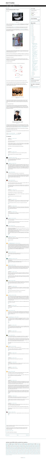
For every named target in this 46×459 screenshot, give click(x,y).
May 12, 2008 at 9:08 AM (13, 218)
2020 (32, 26)
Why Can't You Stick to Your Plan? (35, 66)
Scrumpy (9, 236)
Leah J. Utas (9, 157)
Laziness (24, 450)
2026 (32, 24)
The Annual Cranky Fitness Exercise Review (34, 53)
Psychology (27, 450)
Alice (8, 225)
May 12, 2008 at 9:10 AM (12, 225)
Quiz (7, 447)
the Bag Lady (9, 258)
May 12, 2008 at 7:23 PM (13, 352)
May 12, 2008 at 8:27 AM (14, 199)
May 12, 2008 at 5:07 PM (12, 335)
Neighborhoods (13, 134)
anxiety (22, 448)
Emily (8, 280)
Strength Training (29, 445)
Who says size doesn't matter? (35, 60)
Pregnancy (31, 449)
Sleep (22, 447)
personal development (36, 444)
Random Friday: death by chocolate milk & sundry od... (34, 44)
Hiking (17, 448)
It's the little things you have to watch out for (35, 69)
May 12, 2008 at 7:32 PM (13, 357)
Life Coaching (27, 449)
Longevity (35, 446)
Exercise (7, 444)
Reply (8, 149)
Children (28, 448)
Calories (10, 449)
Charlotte (9, 218)
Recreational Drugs (36, 452)
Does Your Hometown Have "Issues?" (35, 61)
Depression (13, 450)
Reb (8, 335)
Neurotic (16, 134)
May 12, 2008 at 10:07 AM (17, 243)
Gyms (25, 445)
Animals (16, 445)
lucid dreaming (26, 453)
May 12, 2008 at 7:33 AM (14, 151)
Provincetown (18, 134)
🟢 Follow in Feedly (33, 14)
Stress (12, 446)
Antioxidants (15, 446)
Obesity (7, 445)
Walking (25, 447)
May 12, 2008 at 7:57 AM (13, 163)
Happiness (22, 446)
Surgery (39, 452)
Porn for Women (26, 452)
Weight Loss (19, 444)
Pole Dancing (22, 452)
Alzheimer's (35, 450)
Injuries (32, 446)
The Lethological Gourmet (11, 243)
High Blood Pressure (23, 449)
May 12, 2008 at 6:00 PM (13, 346)
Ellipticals (16, 450)
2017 (32, 27)
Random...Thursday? (34, 64)
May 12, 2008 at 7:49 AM (14, 157)
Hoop (8, 310)
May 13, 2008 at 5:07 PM (13, 403)
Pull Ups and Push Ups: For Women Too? (34, 68)
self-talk (29, 453)
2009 (32, 34)
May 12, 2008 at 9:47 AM (13, 236)
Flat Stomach (18, 450)
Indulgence (31, 448)
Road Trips (14, 444)
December (33, 36)
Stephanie (9, 346)
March (33, 72)
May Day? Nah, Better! (34, 70)
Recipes (20, 447)
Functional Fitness (18, 449)
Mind (10, 444)
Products (26, 444)
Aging (13, 445)
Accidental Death (32, 447)
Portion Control (7, 449)
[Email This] (18, 133)
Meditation (25, 446)
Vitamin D (38, 449)
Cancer (18, 444)
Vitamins (7, 450)
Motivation (32, 444)
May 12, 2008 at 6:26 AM (14, 138)
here (16, 63)
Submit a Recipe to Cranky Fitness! (34, 46)
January (33, 74)
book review (9, 450)
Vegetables (33, 445)
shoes (33, 448)
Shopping (34, 449)
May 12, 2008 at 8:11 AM (14, 189)
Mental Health (9, 134)
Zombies (15, 453)
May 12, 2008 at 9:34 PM (12, 371)
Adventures (7, 446)
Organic (16, 452)
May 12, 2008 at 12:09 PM (12, 280)
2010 (32, 33)
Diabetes (13, 449)
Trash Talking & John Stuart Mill (35, 58)
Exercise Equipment (21, 445)
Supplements (8, 448)
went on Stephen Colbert (21, 29)
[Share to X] (19, 133)
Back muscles (39, 450)
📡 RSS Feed (32, 15)
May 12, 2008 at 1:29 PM (13, 305)
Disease (10, 447)
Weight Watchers (8, 453)
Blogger (24, 457)
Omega (13, 452)
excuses (25, 448)
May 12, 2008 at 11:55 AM (14, 271)
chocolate (29, 450)
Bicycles (10, 445)
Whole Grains (12, 453)
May (32, 42)
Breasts (36, 448)
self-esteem (32, 450)
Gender (21, 450)
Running (30, 444)
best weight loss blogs (19, 453)
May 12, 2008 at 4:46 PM (13, 330)
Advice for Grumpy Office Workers (34, 55)
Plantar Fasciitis (19, 452)
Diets (10, 446)
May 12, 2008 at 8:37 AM (14, 211)
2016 (32, 28)
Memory (38, 448)
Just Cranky (10, 3)
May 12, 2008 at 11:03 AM (14, 258)
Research (7, 444)
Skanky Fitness (33, 65)
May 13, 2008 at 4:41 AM (14, 380)
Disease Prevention (13, 448)
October (33, 38)
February (33, 73)
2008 (32, 35)
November (33, 37)
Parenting (29, 446)
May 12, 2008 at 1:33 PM (12, 310)
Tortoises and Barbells (34, 45)
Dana (8, 371)
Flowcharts (11, 452)
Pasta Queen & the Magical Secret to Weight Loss (34, 63)
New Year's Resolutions (15, 447)
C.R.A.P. (32, 453)
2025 (32, 25)
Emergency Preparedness (36, 453)
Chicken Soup (33, 59)
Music (19, 448)
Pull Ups (30, 452)
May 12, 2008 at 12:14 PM (14, 286)
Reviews (19, 446)
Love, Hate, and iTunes (34, 51)
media (28, 447)
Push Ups (32, 452)
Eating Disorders (7, 452)
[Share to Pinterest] (20, 133)
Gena (8, 180)
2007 (32, 75)
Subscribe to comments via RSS (9, 430)
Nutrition (13, 444)
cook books (23, 453)
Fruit (15, 449)
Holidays (22, 444)
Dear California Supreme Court (34, 56)
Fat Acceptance (37, 447)
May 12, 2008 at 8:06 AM (12, 180)
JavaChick (9, 163)
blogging (25, 444)
